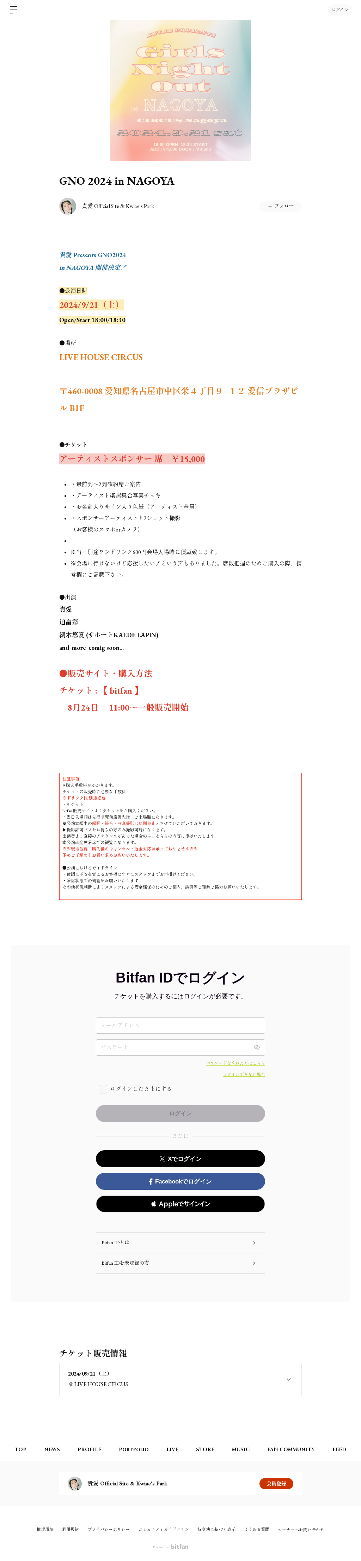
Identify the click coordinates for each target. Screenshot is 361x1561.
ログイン (340, 10)
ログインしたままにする (141, 1089)
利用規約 (70, 1529)
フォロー (284, 206)
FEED (339, 1449)
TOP (20, 1449)
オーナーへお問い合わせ (301, 1530)
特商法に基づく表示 (216, 1529)
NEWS (52, 1449)
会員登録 (276, 1483)
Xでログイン (185, 1159)
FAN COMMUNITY (291, 1449)
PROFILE (89, 1449)
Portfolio (134, 1449)
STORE (205, 1449)
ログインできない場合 (244, 1075)
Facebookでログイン (183, 1181)
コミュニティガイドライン (163, 1529)
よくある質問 (256, 1529)
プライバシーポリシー (108, 1529)
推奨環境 (45, 1529)
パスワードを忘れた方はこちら (235, 1063)
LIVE (172, 1449)
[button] (180, 1203)
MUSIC (241, 1449)
